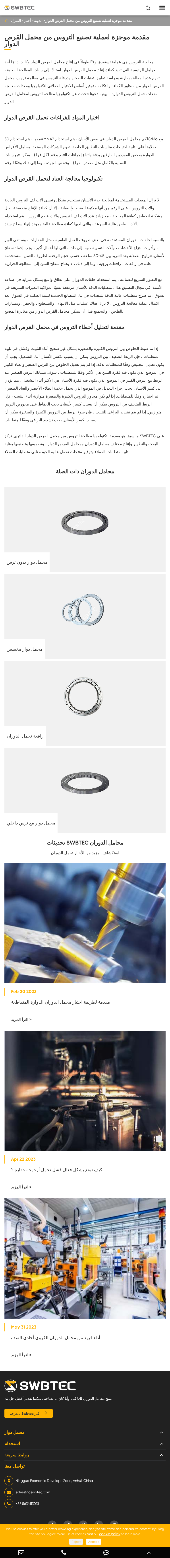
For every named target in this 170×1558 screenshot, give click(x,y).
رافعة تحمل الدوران (25, 736)
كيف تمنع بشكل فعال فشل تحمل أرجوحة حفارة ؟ (56, 1169)
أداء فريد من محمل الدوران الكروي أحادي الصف (55, 1337)
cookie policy (109, 1534)
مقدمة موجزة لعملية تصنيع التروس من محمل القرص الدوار (89, 21)
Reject (76, 1541)
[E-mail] (21, 1552)
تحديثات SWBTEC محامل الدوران (85, 842)
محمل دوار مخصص (24, 649)
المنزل (16, 21)
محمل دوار (14, 1432)
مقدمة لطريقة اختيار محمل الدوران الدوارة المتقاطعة (60, 1002)
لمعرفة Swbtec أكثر (28, 1413)
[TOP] (149, 1552)
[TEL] (63, 1552)
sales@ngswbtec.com (32, 1492)
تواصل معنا (14, 1466)
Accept (93, 1541)
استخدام (12, 1443)
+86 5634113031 (27, 1504)
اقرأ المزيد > (21, 1019)
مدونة (38, 21)
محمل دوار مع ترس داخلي (31, 823)
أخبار (27, 21)
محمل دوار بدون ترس (27, 562)
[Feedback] (106, 1552)
